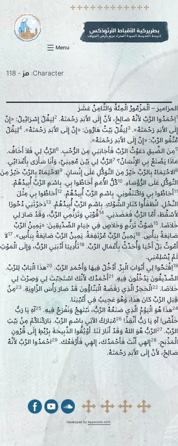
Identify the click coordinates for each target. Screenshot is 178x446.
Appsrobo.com (99, 422)
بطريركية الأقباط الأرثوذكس (124, 30)
